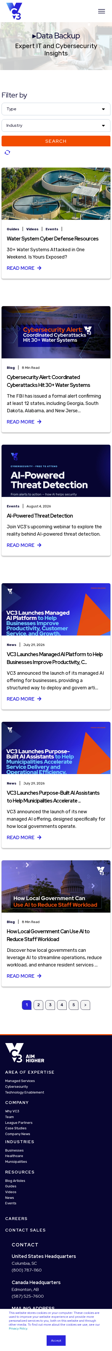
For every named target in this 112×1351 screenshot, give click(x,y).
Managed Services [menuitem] (20, 1081)
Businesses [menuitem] (14, 1150)
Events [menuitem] (10, 1203)
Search (56, 141)
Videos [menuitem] (10, 1192)
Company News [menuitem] (17, 1134)
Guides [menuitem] (10, 1186)
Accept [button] (56, 1340)
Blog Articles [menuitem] (15, 1180)
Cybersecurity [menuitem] (16, 1086)
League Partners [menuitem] (19, 1122)
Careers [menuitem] (16, 1218)
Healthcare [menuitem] (14, 1156)
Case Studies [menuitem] (16, 1128)
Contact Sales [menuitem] (25, 1230)
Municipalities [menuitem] (16, 1162)
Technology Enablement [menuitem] (24, 1092)
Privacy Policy (18, 1328)
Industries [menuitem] (19, 1141)
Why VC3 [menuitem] (12, 1111)
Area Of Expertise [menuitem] (30, 1072)
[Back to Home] (14, 11)
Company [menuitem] (17, 1102)
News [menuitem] (9, 1197)
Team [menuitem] (9, 1117)
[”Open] (101, 11)
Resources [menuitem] (20, 1172)
